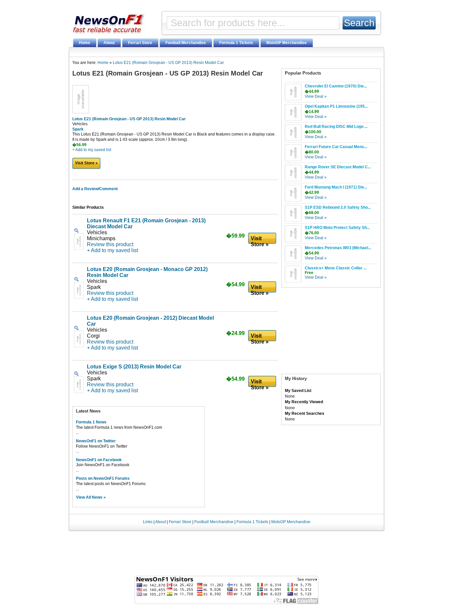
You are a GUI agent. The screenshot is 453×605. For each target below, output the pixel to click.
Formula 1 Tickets (236, 42)
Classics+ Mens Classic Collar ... (335, 268)
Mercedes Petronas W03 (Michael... (338, 248)
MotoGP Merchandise (286, 42)
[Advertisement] (331, 332)
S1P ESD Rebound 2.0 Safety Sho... (338, 207)
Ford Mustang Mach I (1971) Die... (336, 187)
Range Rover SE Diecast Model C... (338, 167)
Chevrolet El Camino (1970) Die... (336, 86)
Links (148, 522)
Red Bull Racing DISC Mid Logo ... (336, 126)
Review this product (110, 244)
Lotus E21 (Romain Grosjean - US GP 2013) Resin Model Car (168, 62)
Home (84, 42)
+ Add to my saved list (91, 149)
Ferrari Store (140, 42)
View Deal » (316, 96)
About (109, 42)
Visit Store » (86, 163)
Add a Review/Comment (95, 189)
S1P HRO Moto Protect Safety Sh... (337, 227)
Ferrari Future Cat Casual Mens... (336, 146)
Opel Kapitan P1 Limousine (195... (336, 106)
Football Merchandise (185, 42)
